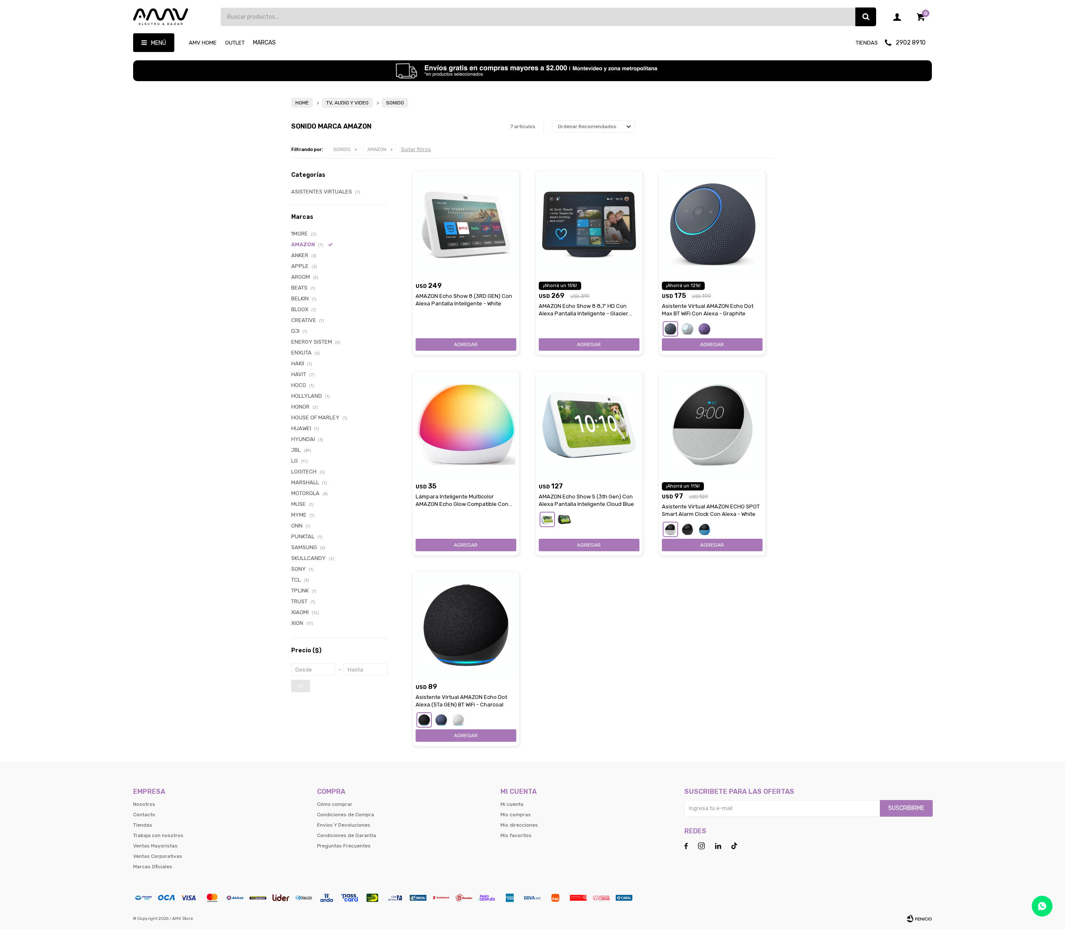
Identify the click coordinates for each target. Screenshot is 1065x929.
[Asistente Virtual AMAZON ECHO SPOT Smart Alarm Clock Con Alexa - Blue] (704, 529)
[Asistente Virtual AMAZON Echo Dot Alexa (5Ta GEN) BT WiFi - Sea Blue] (441, 720)
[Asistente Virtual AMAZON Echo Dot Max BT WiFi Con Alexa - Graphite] (712, 224)
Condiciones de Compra (345, 815)
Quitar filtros (416, 149)
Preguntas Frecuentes (344, 846)
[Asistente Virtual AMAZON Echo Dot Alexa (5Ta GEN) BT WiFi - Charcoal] (466, 625)
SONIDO (342, 149)
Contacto (144, 815)
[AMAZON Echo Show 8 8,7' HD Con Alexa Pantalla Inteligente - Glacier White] (589, 224)
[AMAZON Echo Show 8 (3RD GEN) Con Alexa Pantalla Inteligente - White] (466, 224)
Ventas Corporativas (157, 856)
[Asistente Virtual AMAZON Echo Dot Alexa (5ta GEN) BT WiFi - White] (458, 720)
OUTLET (235, 43)
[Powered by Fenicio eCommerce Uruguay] (919, 918)
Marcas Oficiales (152, 867)
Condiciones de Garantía (346, 835)
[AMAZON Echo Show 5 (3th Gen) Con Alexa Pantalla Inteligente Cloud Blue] (589, 425)
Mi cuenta (511, 804)
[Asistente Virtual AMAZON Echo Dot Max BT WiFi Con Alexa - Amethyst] (704, 329)
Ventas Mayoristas (155, 846)
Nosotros (144, 804)
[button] (865, 16)
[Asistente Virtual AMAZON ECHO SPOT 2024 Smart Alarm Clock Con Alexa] (687, 529)
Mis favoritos (516, 835)
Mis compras (515, 815)
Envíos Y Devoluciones (343, 825)
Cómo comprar (334, 804)
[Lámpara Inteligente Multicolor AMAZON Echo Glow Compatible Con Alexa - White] (466, 425)
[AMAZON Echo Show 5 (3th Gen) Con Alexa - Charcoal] (564, 519)
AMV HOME (203, 43)
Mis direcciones (519, 825)
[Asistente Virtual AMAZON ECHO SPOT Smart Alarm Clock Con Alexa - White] (712, 425)
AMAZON (376, 149)
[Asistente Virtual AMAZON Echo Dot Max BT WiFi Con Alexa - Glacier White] (687, 329)
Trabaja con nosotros (158, 835)
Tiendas (867, 43)
